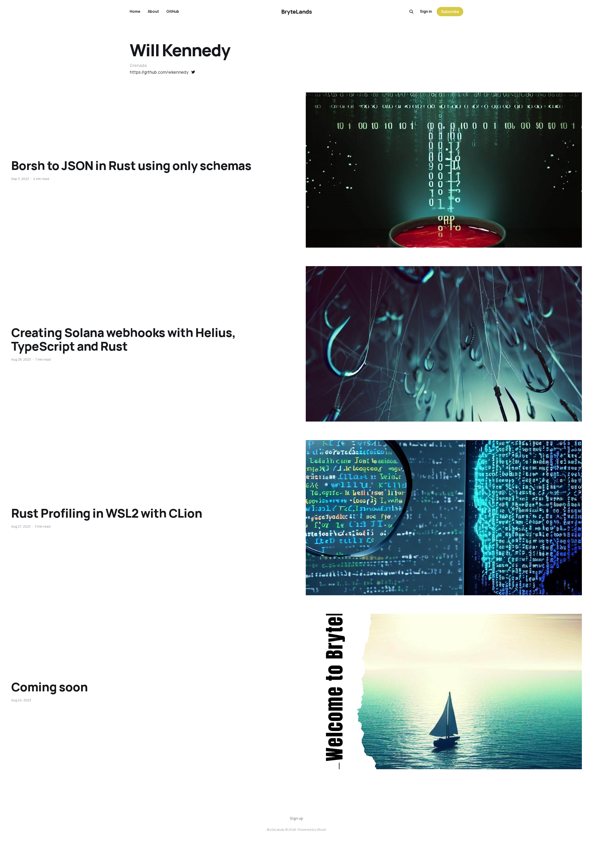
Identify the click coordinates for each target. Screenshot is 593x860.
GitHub (172, 11)
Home (135, 11)
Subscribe (450, 11)
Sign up (296, 818)
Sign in (426, 11)
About (153, 11)
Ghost (321, 829)
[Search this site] (411, 11)
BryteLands (296, 11)
